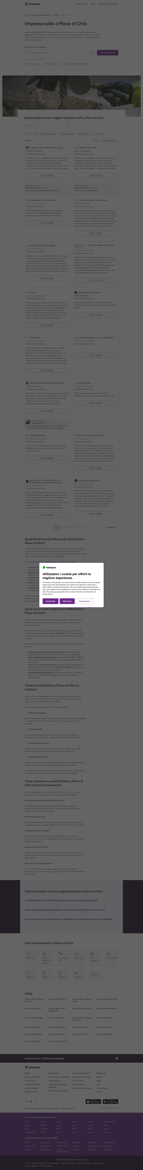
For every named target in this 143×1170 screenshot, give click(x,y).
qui (55, 592)
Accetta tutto (50, 601)
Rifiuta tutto (67, 601)
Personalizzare (84, 601)
